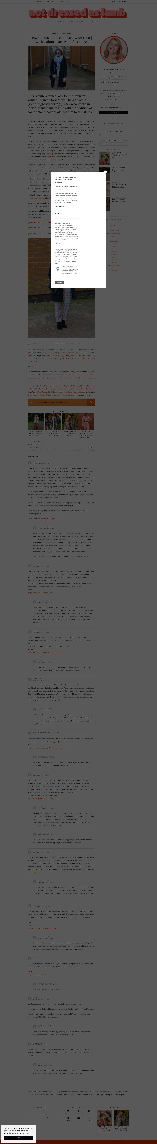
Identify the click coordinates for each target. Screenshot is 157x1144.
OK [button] (19, 1138)
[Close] (105, 172)
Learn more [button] (25, 1133)
